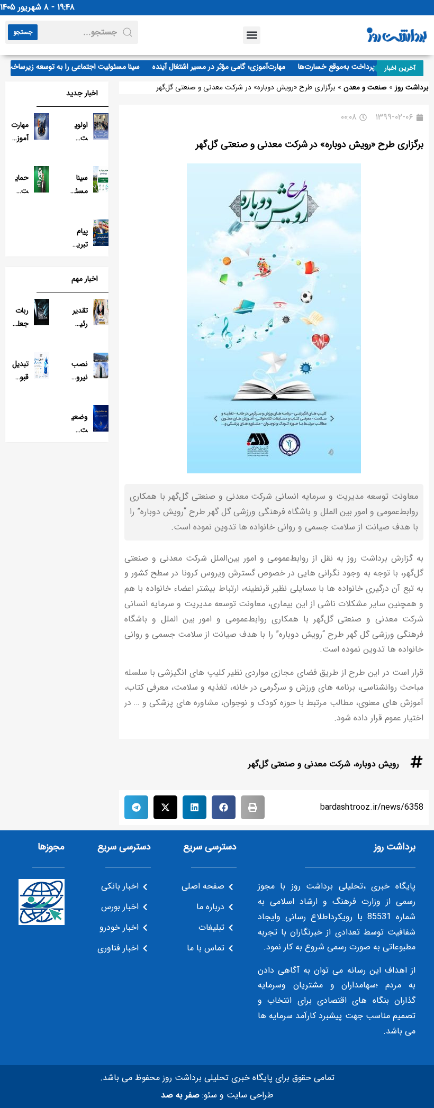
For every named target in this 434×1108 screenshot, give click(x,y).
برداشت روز (412, 87)
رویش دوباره (377, 764)
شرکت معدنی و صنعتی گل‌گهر (299, 764)
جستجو (22, 32)
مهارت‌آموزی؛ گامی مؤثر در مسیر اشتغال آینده (226, 66)
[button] (251, 35)
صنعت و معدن (365, 87)
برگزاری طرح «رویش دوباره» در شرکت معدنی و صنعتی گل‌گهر (309, 144)
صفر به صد (180, 1095)
